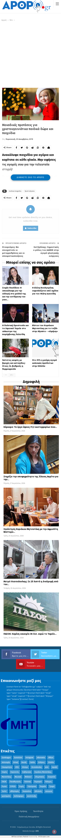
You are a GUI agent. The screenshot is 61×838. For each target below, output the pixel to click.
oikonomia (41, 758)
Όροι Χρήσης (21, 811)
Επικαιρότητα (7, 767)
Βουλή (24, 762)
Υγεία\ (4, 791)
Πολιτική (27, 782)
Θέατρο (25, 767)
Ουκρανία (51, 777)
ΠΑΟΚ (4, 782)
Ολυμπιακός (39, 777)
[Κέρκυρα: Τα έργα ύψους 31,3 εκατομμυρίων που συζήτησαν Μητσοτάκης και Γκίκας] (31, 405)
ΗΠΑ (17, 767)
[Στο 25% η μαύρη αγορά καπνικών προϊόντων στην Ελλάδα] (45, 348)
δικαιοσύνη (27, 791)
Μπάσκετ (28, 777)
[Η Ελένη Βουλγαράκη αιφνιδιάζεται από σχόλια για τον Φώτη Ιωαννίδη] (45, 275)
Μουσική (18, 777)
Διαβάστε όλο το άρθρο (30, 177)
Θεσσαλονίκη (36, 767)
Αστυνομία (6, 762)
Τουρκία (43, 786)
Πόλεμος (48, 782)
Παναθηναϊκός (15, 782)
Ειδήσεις (41, 762)
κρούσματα (6, 796)
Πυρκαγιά (38, 782)
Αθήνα (50, 758)
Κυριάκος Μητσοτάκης (43, 772)
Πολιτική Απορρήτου (29, 816)
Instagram (29, 758)
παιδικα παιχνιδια (15, 191)
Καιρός (4, 772)
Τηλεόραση (32, 786)
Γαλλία (32, 762)
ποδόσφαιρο (19, 796)
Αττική (15, 762)
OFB (37, 831)
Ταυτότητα (38, 811)
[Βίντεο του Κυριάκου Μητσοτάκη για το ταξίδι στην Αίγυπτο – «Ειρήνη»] (45, 313)
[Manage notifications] (54, 832)
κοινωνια (48, 791)
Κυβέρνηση (26, 772)
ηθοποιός (38, 791)
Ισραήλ (54, 767)
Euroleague (6, 758)
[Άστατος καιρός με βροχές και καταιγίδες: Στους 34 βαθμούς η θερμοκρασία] (15, 348)
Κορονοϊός (15, 772)
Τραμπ (51, 786)
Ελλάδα (51, 762)
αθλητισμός (14, 791)
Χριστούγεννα (30, 191)
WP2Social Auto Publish (19, 837)
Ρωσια (4, 786)
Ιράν (46, 767)
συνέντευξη (31, 796)
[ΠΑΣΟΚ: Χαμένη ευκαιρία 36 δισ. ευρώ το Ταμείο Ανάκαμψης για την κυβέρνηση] (31, 611)
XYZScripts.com (44, 837)
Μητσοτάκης (6, 777)
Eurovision (18, 758)
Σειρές (21, 786)
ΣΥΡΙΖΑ (12, 786)
